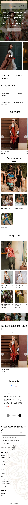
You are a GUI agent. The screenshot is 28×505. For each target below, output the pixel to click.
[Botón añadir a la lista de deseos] (26, 151)
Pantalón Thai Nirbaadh (18, 305)
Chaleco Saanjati (19, 208)
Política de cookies (5, 481)
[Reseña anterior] (8, 415)
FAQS (2, 469)
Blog (2, 476)
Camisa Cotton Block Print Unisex (6, 305)
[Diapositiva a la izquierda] (2, 136)
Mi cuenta (3, 464)
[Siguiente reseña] (19, 415)
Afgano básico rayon (19, 285)
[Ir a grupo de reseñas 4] (14, 415)
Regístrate (5, 2)
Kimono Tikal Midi (5, 151)
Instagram (3, 493)
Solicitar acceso (14, 29)
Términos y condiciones (6, 486)
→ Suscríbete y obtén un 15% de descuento (10, 440)
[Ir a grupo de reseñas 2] (12, 415)
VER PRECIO (3, 153)
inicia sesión (10, 2)
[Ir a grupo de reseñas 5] (15, 415)
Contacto (3, 455)
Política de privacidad (5, 483)
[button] (21, 6)
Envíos (2, 467)
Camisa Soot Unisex (6, 208)
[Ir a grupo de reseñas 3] (13, 415)
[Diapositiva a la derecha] (25, 136)
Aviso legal (3, 478)
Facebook (3, 495)
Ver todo (14, 115)
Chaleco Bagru (4, 227)
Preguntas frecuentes (5, 457)
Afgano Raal (4, 285)
